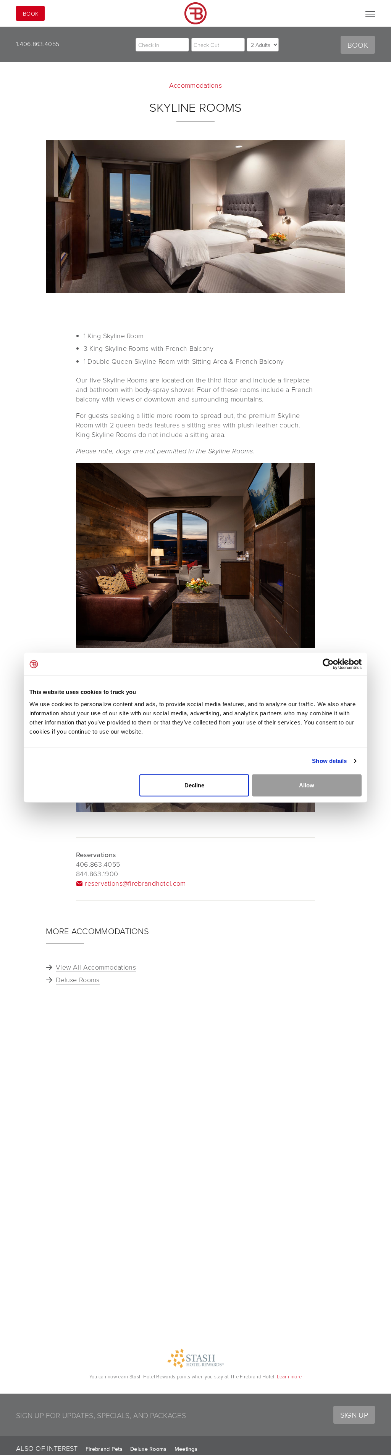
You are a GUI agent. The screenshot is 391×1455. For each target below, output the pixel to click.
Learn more (289, 1376)
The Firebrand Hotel (195, 13)
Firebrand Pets (104, 1449)
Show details (329, 761)
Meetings (185, 1449)
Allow (306, 785)
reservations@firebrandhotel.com (135, 883)
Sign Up (354, 1415)
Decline (194, 785)
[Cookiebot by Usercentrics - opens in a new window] (328, 664)
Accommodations (195, 85)
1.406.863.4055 (37, 44)
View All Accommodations (96, 967)
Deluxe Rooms (78, 979)
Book (30, 13)
